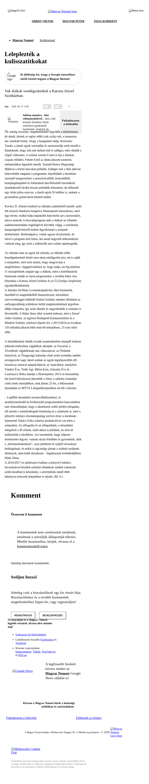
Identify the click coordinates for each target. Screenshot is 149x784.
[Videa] (60, 642)
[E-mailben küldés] (80, 106)
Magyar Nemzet (23, 40)
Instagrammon (23, 651)
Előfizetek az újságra (88, 718)
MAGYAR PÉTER (73, 21)
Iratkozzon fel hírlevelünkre (31, 634)
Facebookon (47, 639)
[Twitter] (76, 637)
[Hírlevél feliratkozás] (76, 631)
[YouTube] (68, 642)
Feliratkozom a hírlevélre (70, 122)
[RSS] (76, 642)
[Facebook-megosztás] (95, 106)
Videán (36, 651)
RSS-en (22, 655)
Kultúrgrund (47, 40)
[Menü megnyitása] (136, 11)
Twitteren (21, 643)
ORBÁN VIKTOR (42, 21)
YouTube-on (48, 651)
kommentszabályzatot (32, 546)
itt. (47, 129)
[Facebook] (60, 637)
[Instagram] (68, 637)
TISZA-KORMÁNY (105, 21)
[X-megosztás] (87, 106)
